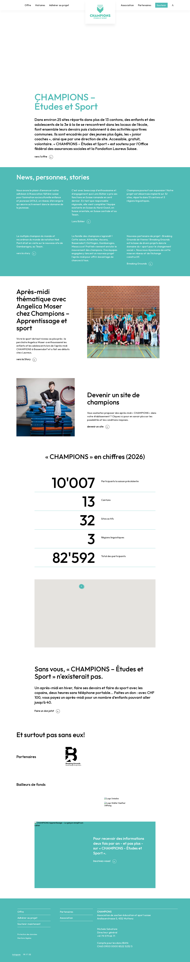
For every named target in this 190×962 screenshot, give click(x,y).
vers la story (23, 253)
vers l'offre (41, 156)
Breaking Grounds (137, 263)
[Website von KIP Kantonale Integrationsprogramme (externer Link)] (69, 810)
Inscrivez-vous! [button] (102, 861)
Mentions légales (24, 938)
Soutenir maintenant (29, 923)
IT (27, 954)
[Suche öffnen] (173, 5)
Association (127, 5)
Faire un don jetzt (45, 710)
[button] (96, 588)
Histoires (40, 5)
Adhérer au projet (59, 5)
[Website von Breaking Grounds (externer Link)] (75, 766)
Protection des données (27, 934)
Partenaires (144, 5)
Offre (28, 5)
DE (30, 954)
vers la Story (23, 359)
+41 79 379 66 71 (106, 935)
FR (24, 954)
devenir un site (95, 426)
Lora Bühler (78, 221)
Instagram (16, 954)
